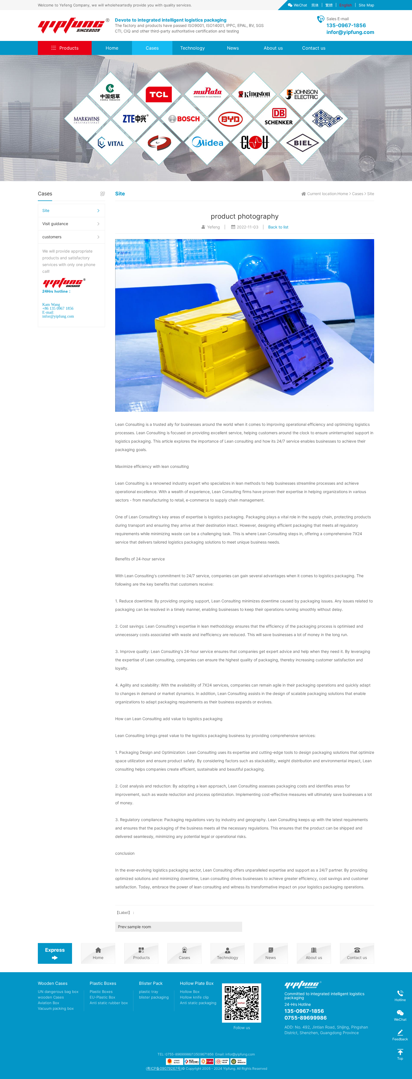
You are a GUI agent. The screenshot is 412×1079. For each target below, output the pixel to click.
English (345, 5)
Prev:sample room (134, 926)
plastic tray (148, 991)
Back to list (278, 227)
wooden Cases (51, 997)
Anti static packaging (198, 1003)
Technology (192, 48)
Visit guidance (55, 223)
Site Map (366, 5)
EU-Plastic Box (102, 997)
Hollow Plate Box (197, 983)
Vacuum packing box (56, 1008)
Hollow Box (190, 991)
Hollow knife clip (194, 997)
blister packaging (154, 997)
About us (273, 48)
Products (68, 48)
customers (51, 236)
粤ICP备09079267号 (164, 1068)
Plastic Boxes (103, 983)
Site (45, 210)
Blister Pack (151, 983)
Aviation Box (48, 1003)
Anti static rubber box (109, 1003)
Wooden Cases (53, 983)
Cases (152, 48)
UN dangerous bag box (58, 991)
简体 (315, 5)
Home (112, 48)
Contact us (313, 48)
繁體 (329, 5)
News (233, 48)
